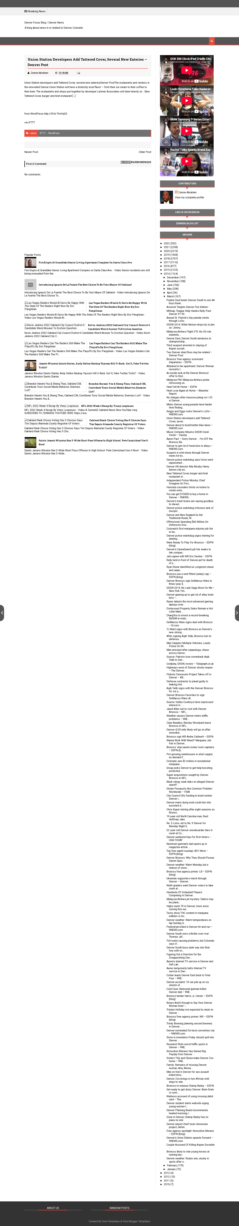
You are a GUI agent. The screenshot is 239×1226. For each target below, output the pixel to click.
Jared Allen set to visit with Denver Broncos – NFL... (186, 710)
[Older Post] (237, 613)
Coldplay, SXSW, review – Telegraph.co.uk (190, 663)
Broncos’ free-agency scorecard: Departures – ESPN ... (184, 361)
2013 (167, 1172)
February (172, 1165)
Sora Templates (111, 1221)
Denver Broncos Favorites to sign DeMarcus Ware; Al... (185, 697)
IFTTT (31, 122)
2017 (167, 262)
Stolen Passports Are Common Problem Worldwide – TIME (189, 790)
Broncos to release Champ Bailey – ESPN (190, 1085)
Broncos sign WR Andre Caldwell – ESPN (189, 736)
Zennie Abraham (187, 192)
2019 (167, 254)
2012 (167, 1176)
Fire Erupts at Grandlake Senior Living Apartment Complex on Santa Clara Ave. (85, 262)
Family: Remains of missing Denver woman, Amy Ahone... (186, 1066)
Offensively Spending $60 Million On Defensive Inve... (187, 523)
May (170, 288)
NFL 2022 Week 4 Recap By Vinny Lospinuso (107, 405)
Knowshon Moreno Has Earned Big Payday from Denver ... (186, 1053)
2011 (167, 1180)
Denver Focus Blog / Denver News (44, 22)
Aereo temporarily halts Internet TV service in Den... (186, 970)
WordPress (54, 133)
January (171, 1169)
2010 (167, 1184)
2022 (167, 243)
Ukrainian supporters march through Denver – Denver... (186, 880)
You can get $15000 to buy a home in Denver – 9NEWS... (187, 496)
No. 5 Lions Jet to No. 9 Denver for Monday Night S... (186, 825)
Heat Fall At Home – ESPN (181, 386)
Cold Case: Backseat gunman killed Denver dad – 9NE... (186, 990)
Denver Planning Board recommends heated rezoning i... (187, 1112)
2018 (167, 258)
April (170, 292)
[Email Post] (78, 73)
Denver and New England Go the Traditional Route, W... (184, 516)
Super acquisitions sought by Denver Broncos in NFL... (187, 776)
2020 (167, 251)
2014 (167, 273)
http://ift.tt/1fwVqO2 (55, 113)
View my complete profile (189, 197)
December (173, 277)
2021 (167, 247)
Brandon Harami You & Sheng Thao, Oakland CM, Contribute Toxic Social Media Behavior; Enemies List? (117, 387)
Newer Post (31, 152)
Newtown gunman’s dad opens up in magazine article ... (186, 845)
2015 (167, 269)
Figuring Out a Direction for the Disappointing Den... (183, 956)
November (173, 281)
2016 (167, 266)
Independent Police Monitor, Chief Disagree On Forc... (185, 482)
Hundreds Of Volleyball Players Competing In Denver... (184, 894)
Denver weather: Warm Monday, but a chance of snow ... (187, 866)
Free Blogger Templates (136, 1221)
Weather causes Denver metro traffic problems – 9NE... (187, 717)
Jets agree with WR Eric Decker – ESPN (189, 556)
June (170, 285)
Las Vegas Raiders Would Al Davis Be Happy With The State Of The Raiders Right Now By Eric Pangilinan (118, 306)
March (171, 296)
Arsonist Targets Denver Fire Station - (187, 307)
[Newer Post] (2, 613)
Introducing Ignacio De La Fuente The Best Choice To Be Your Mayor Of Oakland (85, 284)
